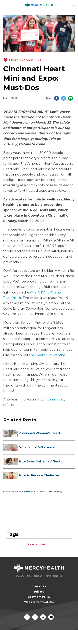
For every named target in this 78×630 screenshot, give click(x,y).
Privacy (39, 591)
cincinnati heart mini (39, 544)
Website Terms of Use (39, 602)
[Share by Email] (70, 98)
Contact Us (39, 586)
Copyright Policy (39, 596)
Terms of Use (31, 491)
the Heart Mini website (47, 355)
